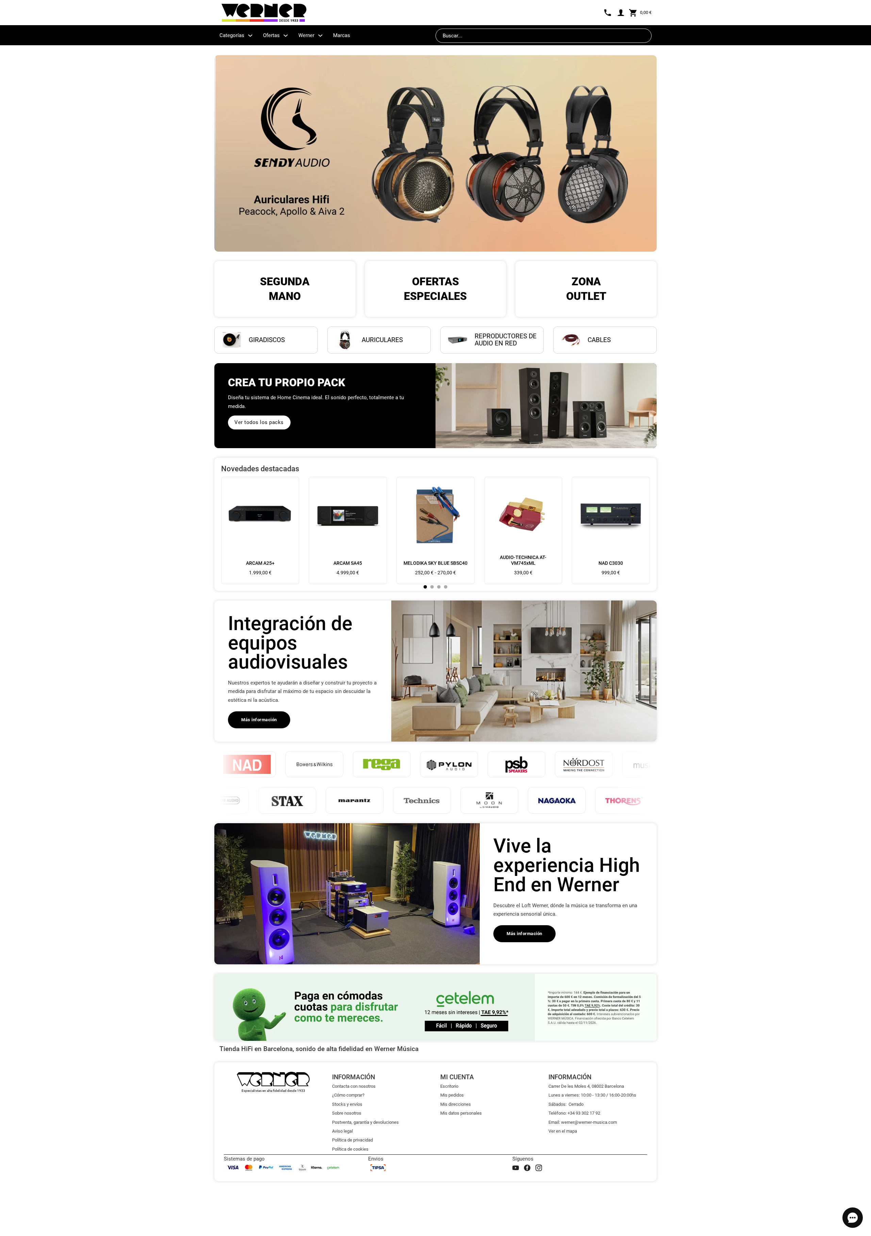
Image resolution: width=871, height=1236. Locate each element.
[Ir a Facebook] (527, 1168)
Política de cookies (350, 1149)
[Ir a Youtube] (515, 1168)
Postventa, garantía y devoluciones (365, 1122)
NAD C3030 (610, 563)
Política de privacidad (352, 1139)
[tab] (425, 587)
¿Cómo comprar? (348, 1095)
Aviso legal (342, 1131)
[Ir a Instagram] (539, 1168)
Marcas (341, 35)
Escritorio (449, 1086)
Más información (259, 719)
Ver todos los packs (259, 422)
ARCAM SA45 (347, 563)
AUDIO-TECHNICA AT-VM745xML (523, 560)
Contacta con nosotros (354, 1086)
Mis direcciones (455, 1104)
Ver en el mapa (562, 1131)
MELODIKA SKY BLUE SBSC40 (435, 563)
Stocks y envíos (347, 1104)
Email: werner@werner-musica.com (582, 1122)
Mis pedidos (452, 1095)
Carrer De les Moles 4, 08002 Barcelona (586, 1086)
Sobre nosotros (346, 1113)
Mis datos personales (461, 1113)
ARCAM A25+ (260, 563)
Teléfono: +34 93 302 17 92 (574, 1113)
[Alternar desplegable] (250, 35)
